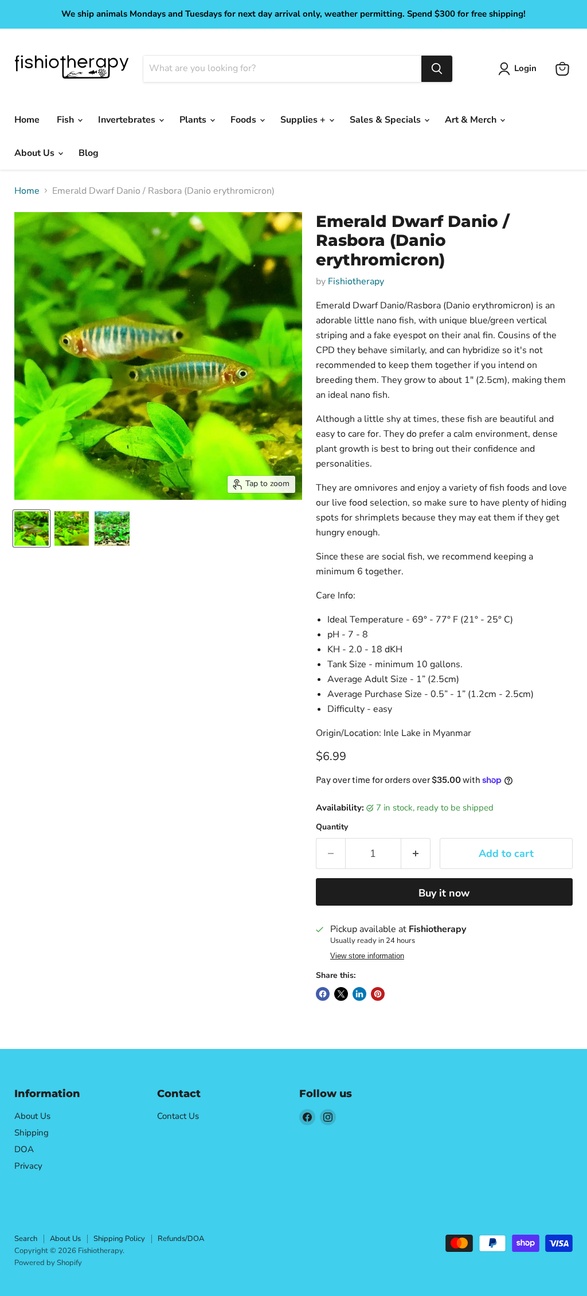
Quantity (332, 827)
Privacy (28, 1166)
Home (27, 119)
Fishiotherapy (356, 281)
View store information (367, 956)
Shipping (31, 1132)
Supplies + (304, 119)
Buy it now (443, 893)
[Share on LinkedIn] (359, 994)
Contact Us (178, 1116)
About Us (35, 153)
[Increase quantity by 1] (416, 854)
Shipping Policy (119, 1239)
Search (25, 1239)
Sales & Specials (386, 119)
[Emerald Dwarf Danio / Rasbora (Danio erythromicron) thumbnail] (31, 528)
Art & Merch (472, 119)
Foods (244, 119)
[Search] (436, 69)
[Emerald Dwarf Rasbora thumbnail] (112, 528)
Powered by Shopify (48, 1263)
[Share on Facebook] (323, 994)
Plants (194, 119)
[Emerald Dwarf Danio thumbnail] (71, 528)
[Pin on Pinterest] (378, 994)
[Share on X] (341, 994)
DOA (24, 1149)
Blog (89, 153)
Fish (66, 119)
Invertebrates (128, 119)
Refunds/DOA (181, 1239)
